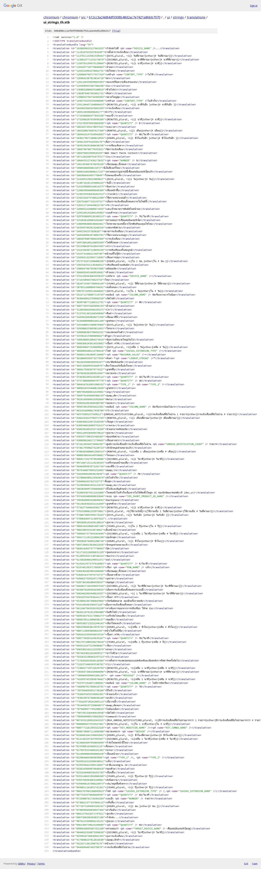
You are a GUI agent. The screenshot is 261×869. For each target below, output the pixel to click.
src (83, 17)
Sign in (253, 5)
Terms (41, 863)
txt (246, 863)
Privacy (31, 863)
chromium (51, 17)
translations (196, 17)
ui (168, 17)
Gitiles (21, 863)
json (254, 863)
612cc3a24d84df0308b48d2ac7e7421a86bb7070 (124, 17)
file (116, 30)
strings (178, 17)
